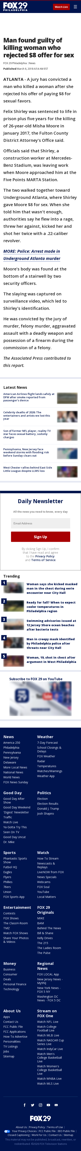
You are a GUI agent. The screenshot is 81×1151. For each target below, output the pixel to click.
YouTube (43, 892)
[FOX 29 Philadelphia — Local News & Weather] (15, 7)
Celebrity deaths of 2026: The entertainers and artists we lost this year (26, 415)
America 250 (11, 743)
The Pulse (43, 953)
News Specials (46, 877)
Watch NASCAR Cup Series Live (50, 1042)
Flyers (7, 877)
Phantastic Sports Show (15, 860)
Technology (11, 989)
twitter (32, 1105)
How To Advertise (15, 1036)
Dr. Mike (9, 842)
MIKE (40, 918)
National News (13, 772)
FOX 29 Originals (45, 910)
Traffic (7, 817)
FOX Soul (43, 887)
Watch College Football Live (46, 1028)
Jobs (6, 1051)
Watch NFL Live (47, 1022)
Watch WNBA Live (49, 1079)
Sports (9, 852)
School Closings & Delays (49, 749)
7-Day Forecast (47, 743)
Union (7, 892)
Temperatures (46, 766)
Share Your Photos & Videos (16, 940)
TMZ (6, 928)
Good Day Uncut (14, 837)
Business (9, 969)
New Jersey (10, 757)
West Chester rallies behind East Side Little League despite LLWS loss (27, 469)
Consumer (10, 974)
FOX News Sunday (15, 782)
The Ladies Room (49, 948)
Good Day (12, 792)
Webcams (43, 882)
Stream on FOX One (47, 1013)
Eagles (7, 872)
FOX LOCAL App (48, 974)
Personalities (12, 1041)
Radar (41, 761)
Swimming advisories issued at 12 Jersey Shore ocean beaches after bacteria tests (51, 625)
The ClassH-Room (15, 923)
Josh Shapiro (45, 813)
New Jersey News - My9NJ (50, 981)
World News (11, 777)
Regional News (45, 966)
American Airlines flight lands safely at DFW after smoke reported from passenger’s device (28, 397)
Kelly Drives (45, 938)
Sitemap (8, 1056)
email (56, 1105)
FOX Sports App (14, 897)
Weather (45, 736)
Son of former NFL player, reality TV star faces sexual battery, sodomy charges (27, 434)
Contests (9, 913)
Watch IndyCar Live (50, 1049)
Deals (7, 979)
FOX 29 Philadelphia (15, 63)
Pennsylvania (12, 752)
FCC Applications (14, 1032)
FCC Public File (13, 1027)
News (32, 63)
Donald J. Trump (48, 808)
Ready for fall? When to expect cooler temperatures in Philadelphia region (51, 606)
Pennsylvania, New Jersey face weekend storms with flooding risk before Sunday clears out (26, 452)
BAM (40, 923)
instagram (40, 1105)
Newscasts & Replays (46, 865)
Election (42, 799)
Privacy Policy (45, 556)
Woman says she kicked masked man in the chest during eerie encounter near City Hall (52, 588)
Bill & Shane (45, 933)
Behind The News (49, 928)
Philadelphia (11, 747)
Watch (43, 852)
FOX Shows (11, 918)
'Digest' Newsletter (16, 812)
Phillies (7, 882)
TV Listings (10, 1046)
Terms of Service (43, 560)
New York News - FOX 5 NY (49, 990)
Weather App (46, 776)
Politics (44, 792)
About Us (12, 1010)
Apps (6, 1017)
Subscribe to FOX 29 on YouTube (36, 679)
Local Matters (46, 897)
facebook (24, 1105)
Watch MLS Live (48, 1083)
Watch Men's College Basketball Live (49, 1057)
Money (9, 963)
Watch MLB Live (48, 1035)
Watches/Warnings (49, 771)
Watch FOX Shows (15, 933)
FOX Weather (46, 756)
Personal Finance (14, 984)
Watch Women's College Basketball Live (49, 1070)
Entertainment (17, 907)
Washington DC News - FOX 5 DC (49, 998)
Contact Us (10, 1022)
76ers (7, 887)
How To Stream (48, 858)
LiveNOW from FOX (50, 872)
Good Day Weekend (16, 807)
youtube (48, 1105)
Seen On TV (11, 832)
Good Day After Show (14, 800)
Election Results (47, 804)
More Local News (15, 767)
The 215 (42, 943)
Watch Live (61, 7)
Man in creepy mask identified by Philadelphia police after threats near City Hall (51, 643)
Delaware (9, 762)
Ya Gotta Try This (15, 827)
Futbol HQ (10, 867)
